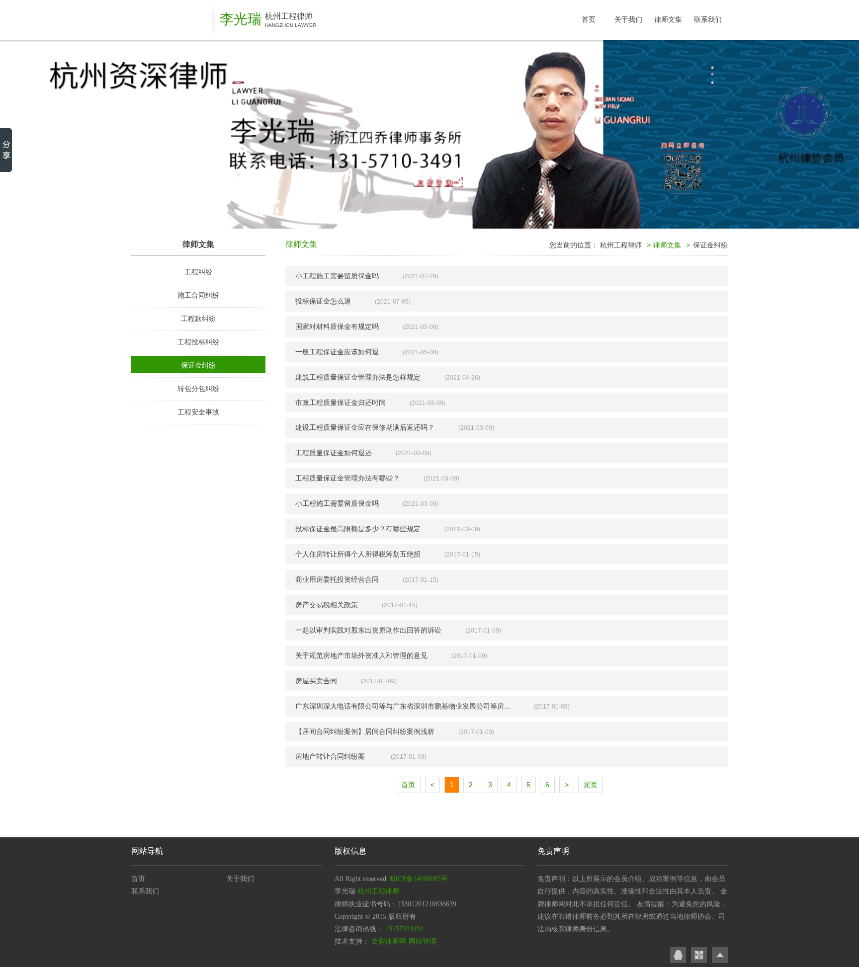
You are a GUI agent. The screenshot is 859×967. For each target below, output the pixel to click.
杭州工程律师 (621, 245)
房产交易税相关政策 (326, 605)
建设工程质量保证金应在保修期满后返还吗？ (364, 427)
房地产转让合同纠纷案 (331, 756)
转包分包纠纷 (198, 389)
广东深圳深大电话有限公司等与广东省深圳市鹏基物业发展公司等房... (402, 706)
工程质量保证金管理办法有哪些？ (347, 478)
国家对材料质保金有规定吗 (337, 326)
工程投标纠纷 (198, 342)
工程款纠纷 (198, 318)
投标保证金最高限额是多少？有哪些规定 (358, 529)
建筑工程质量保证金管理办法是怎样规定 (358, 377)
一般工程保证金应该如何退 (337, 352)
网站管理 (422, 941)
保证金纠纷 (198, 365)
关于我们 (628, 19)
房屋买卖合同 (316, 681)
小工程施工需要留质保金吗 (337, 276)
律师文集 (668, 19)
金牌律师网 (388, 941)
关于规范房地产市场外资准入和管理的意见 (361, 655)
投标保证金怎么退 (323, 301)
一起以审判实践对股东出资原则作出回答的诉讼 (368, 630)
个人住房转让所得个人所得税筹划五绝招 (358, 554)
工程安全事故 (198, 412)
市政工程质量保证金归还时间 (340, 402)
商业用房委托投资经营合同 (337, 579)
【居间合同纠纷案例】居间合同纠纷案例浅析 (364, 731)
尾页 (591, 785)
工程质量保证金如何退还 (333, 453)
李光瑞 (240, 19)
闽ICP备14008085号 (418, 879)
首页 (589, 19)
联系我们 (708, 19)
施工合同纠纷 (198, 295)
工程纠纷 (198, 272)
